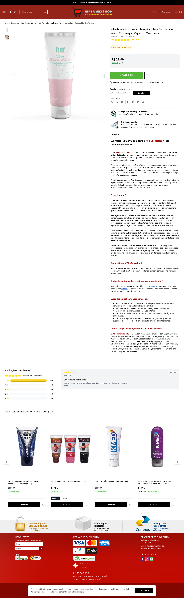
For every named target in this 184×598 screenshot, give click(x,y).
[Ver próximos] (177, 462)
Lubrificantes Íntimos (28, 23)
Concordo (144, 590)
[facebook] (11, 12)
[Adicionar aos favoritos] (43, 504)
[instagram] (15, 12)
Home (6, 23)
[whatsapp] (151, 559)
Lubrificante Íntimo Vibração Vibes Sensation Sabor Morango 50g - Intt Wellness (66, 23)
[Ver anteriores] (7, 462)
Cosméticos (15, 23)
